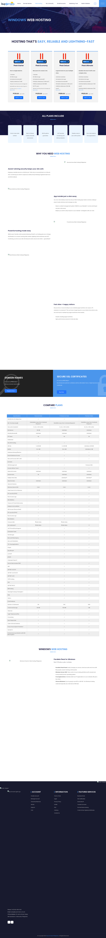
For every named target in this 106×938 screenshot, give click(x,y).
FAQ (55, 807)
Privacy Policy (57, 801)
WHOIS (32, 804)
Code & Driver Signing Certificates (86, 810)
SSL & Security (49, 3)
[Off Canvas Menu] (102, 3)
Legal (55, 799)
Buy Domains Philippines (53, 935)
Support (33, 807)
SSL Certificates (81, 799)
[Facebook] (9, 922)
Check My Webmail (36, 801)
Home (19, 3)
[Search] (95, 3)
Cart (32, 810)
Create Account (35, 796)
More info (12, 90)
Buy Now (61, 392)
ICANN (55, 804)
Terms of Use (57, 796)
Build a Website (86, 3)
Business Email (81, 796)
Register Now (11, 391)
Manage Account (35, 799)
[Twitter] (12, 922)
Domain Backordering (83, 807)
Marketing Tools (73, 3)
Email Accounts (61, 3)
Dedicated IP (80, 801)
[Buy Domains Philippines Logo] (8, 3)
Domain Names (27, 3)
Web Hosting (38, 3)
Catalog (56, 810)
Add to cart (18, 98)
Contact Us (57, 813)
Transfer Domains (81, 804)
